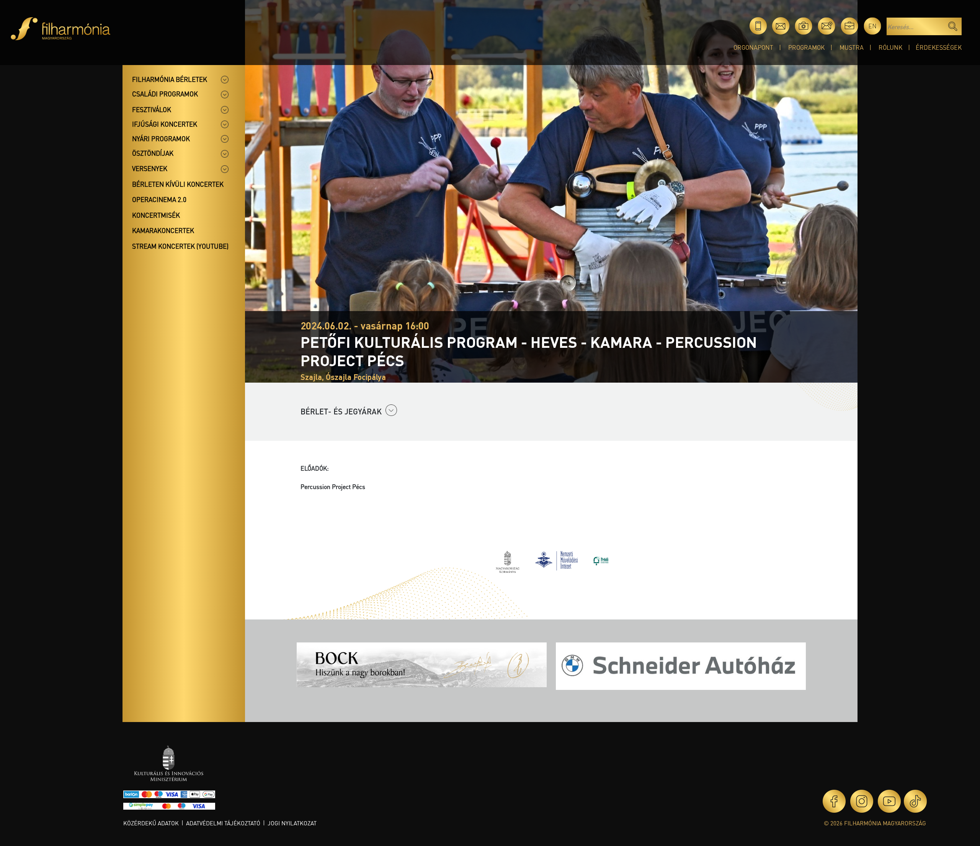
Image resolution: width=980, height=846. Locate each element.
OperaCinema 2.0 (159, 199)
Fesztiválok (151, 109)
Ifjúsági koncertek (164, 124)
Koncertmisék (156, 215)
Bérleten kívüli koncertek (178, 184)
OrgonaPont (753, 47)
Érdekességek (939, 47)
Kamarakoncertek (163, 230)
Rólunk (890, 47)
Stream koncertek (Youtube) (180, 246)
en (872, 26)
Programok (806, 47)
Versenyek (149, 168)
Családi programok (165, 94)
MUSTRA (852, 47)
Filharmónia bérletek (169, 79)
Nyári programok (161, 138)
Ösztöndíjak (152, 153)
